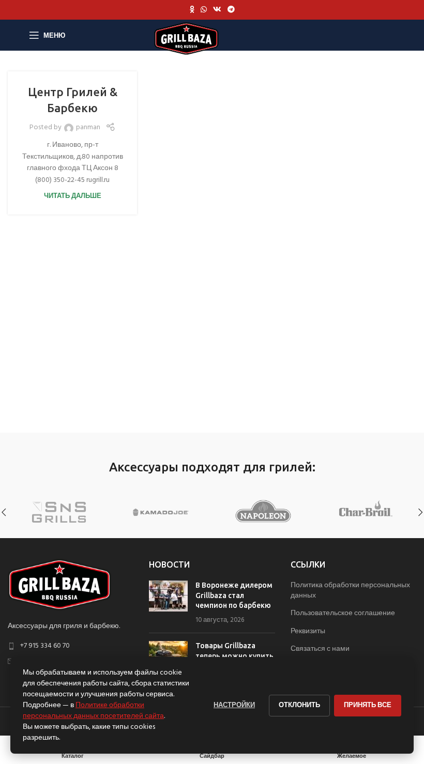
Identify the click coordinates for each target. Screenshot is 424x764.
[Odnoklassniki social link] (192, 10)
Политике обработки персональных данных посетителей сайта (93, 710)
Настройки (234, 705)
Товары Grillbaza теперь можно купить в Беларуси (234, 655)
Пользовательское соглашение (343, 613)
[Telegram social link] (231, 10)
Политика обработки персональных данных (350, 590)
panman (88, 127)
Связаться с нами (320, 649)
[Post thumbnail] (168, 602)
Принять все (367, 705)
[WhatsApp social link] (204, 10)
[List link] (70, 646)
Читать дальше (72, 196)
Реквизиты (308, 632)
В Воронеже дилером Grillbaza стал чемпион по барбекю (233, 595)
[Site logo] (186, 38)
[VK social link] (217, 10)
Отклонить (299, 705)
